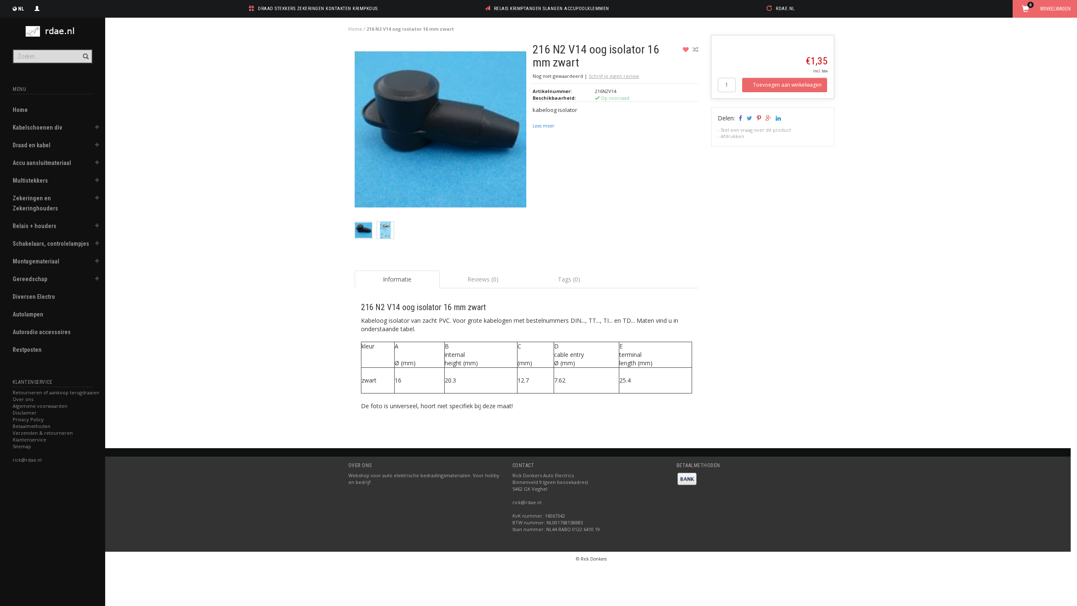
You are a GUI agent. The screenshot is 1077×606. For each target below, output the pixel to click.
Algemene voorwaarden (40, 406)
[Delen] (740, 118)
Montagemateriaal (36, 261)
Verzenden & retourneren (43, 433)
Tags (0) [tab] (569, 279)
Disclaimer (25, 412)
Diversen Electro (34, 296)
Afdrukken (732, 136)
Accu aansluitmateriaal (42, 162)
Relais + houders (34, 226)
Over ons (23, 399)
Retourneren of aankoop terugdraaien (56, 392)
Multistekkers (30, 180)
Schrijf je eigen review (614, 76)
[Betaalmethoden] (687, 478)
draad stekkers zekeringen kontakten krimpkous (318, 8)
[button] (97, 128)
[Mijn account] (37, 8)
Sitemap (22, 446)
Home (20, 109)
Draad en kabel (31, 145)
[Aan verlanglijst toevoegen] (687, 49)
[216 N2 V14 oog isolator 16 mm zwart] (441, 132)
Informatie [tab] (397, 279)
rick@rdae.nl (27, 460)
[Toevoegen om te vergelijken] (695, 49)
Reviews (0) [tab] (483, 279)
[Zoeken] (85, 51)
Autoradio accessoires (42, 332)
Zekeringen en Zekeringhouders (35, 203)
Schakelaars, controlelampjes (51, 243)
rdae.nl (785, 8)
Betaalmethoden (31, 426)
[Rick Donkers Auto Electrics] (52, 31)
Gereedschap (30, 279)
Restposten (27, 349)
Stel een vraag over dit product (756, 130)
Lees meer (543, 126)
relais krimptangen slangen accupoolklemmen (551, 8)
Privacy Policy (28, 419)
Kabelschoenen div (37, 127)
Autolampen (28, 314)
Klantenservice (29, 439)
